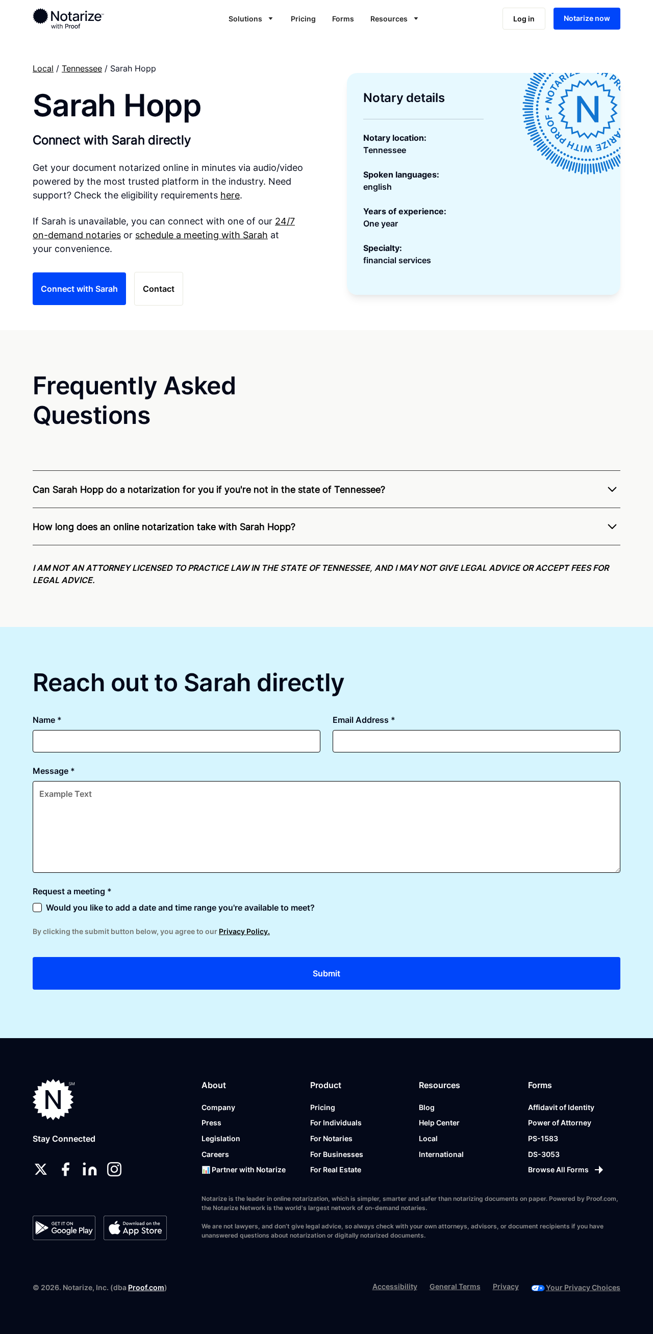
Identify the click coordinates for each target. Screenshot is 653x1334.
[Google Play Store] (64, 1228)
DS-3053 (544, 1154)
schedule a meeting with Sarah (201, 235)
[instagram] (114, 1169)
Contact (158, 289)
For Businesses (336, 1154)
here (230, 195)
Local (43, 68)
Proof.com (146, 1287)
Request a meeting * (72, 891)
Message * (54, 771)
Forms (343, 18)
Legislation (221, 1138)
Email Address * (364, 720)
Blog (427, 1107)
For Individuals (336, 1122)
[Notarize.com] (54, 1099)
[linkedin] (90, 1169)
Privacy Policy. (244, 931)
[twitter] (41, 1169)
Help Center (439, 1122)
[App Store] (135, 1228)
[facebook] (65, 1169)
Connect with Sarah (79, 289)
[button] (251, 18)
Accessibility (394, 1286)
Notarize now (587, 18)
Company (218, 1107)
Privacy (506, 1286)
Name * (47, 720)
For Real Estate (335, 1169)
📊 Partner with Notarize (244, 1169)
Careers (215, 1154)
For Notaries (331, 1138)
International (441, 1154)
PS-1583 (543, 1138)
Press (211, 1122)
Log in (524, 18)
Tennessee (82, 68)
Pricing (303, 18)
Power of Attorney (559, 1122)
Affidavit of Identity (561, 1107)
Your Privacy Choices (583, 1287)
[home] (93, 18)
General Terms (455, 1286)
